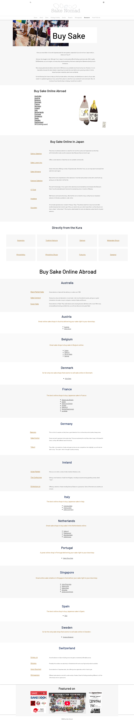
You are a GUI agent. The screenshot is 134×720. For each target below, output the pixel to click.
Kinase (64, 405)
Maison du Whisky (68, 400)
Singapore (38, 116)
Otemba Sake (68, 535)
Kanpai (66, 356)
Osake (66, 350)
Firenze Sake (68, 506)
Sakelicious (67, 537)
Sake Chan (65, 588)
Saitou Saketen (36, 154)
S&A (65, 615)
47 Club (33, 190)
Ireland (37, 108)
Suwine (66, 327)
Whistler (64, 590)
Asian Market (35, 471)
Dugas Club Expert (68, 409)
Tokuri (33, 447)
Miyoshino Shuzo (51, 255)
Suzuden (34, 208)
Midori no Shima (67, 403)
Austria (37, 98)
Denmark (38, 102)
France (37, 104)
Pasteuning (67, 533)
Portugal (38, 114)
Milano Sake (67, 507)
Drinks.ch (34, 657)
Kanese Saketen (36, 181)
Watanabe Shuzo (113, 240)
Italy (36, 110)
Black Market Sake (37, 292)
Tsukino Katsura (52, 240)
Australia (38, 96)
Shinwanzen (35, 675)
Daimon (82, 240)
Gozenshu (21, 240)
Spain (37, 118)
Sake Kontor (35, 438)
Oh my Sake (68, 354)
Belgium (38, 100)
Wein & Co (67, 328)
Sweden (37, 120)
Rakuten (33, 432)
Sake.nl (66, 352)
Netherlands (39, 112)
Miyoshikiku (20, 255)
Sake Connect (36, 298)
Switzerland (39, 122)
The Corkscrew (36, 477)
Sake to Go (65, 586)
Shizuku (33, 663)
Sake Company (69, 509)
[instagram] (103, 2)
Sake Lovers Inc (36, 163)
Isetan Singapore (67, 591)
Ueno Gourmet (36, 669)
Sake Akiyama (36, 172)
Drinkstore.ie (35, 486)
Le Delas (64, 411)
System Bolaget (68, 637)
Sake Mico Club (68, 558)
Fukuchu (82, 255)
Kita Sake (68, 378)
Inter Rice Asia (66, 584)
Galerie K (65, 407)
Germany (38, 106)
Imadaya (34, 199)
